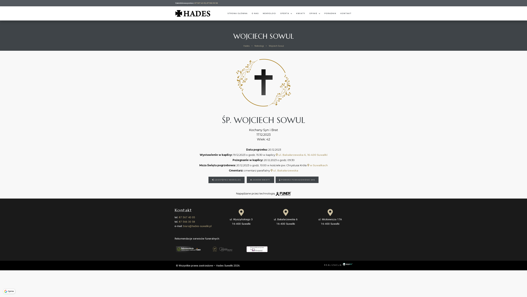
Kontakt (345, 13)
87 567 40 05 (200, 3)
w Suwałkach (318, 165)
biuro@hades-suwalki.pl (197, 226)
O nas (255, 13)
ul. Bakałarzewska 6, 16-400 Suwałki (302, 154)
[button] (5, 284)
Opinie (313, 13)
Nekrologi (269, 13)
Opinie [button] (11, 291)
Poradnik (330, 13)
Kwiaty (300, 13)
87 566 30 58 (212, 3)
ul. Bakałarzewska (285, 170)
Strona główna (238, 13)
